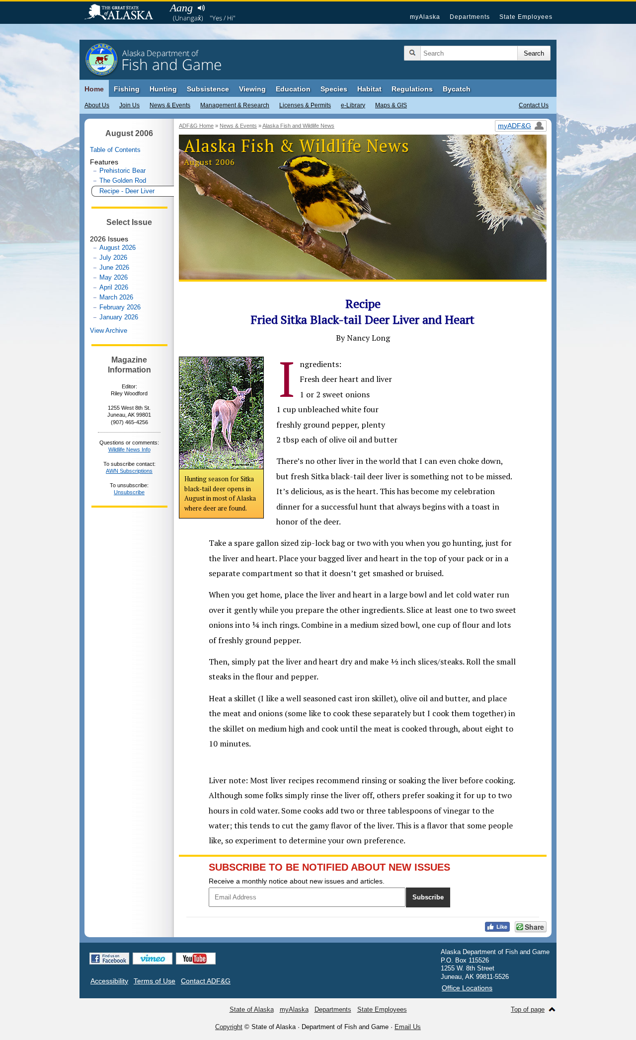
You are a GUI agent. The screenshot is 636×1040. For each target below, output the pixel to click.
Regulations (412, 89)
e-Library (353, 105)
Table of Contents (115, 149)
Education (293, 89)
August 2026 (117, 247)
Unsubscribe (129, 492)
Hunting (163, 89)
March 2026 (116, 297)
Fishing (127, 89)
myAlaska (425, 16)
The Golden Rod (122, 180)
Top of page (528, 1009)
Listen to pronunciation (201, 8)
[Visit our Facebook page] (109, 959)
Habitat (369, 89)
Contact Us (534, 105)
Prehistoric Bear (122, 170)
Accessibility (109, 981)
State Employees (526, 16)
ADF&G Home (196, 126)
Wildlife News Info (129, 449)
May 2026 (113, 277)
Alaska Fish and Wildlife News (298, 126)
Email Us (408, 1027)
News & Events (170, 105)
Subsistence (208, 89)
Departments (470, 16)
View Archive (108, 330)
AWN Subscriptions (129, 471)
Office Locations (467, 988)
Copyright (228, 1027)
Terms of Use (154, 981)
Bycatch (457, 89)
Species (333, 89)
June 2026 (114, 267)
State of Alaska (123, 13)
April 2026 (113, 287)
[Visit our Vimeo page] (152, 959)
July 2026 (113, 257)
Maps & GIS (391, 105)
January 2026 (118, 317)
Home (94, 89)
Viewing (252, 89)
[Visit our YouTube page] (196, 959)
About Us (96, 105)
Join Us (129, 105)
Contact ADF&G (206, 981)
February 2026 (120, 307)
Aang (181, 7)
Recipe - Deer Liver (127, 191)
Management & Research (234, 105)
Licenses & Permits (305, 105)
